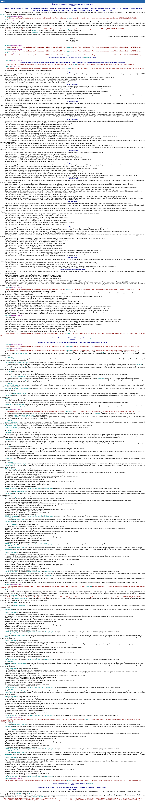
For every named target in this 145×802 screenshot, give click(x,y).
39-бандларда (21, 376)
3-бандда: (10, 383)
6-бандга (8, 439)
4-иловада (10, 661)
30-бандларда (14, 488)
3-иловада (10, 392)
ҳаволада (23, 406)
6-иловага (35, 32)
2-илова (9, 429)
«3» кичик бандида (21, 366)
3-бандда (9, 357)
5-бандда (9, 420)
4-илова (9, 457)
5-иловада (10, 689)
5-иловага (35, 30)
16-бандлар (12, 469)
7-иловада (10, 490)
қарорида (101, 352)
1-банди (18, 793)
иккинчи (16, 415)
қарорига (69, 18)
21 (9, 376)
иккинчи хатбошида (20, 353)
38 (14, 376)
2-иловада (10, 604)
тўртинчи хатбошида (12, 359)
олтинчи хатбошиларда (20, 388)
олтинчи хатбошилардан (21, 362)
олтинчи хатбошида (11, 427)
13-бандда (10, 367)
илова (30, 793)
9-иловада (10, 545)
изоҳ (15, 602)
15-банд (9, 371)
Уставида (139, 364)
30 (11, 376)
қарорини (3, 14)
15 (6, 469)
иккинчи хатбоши (38, 796)
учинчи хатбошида (11, 422)
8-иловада (10, 518)
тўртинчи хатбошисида (34, 687)
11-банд (7, 446)
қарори (68, 29)
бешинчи (8, 362)
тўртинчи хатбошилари (28, 415)
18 (7, 376)
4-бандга (8, 432)
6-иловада (10, 462)
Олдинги (8, 16)
